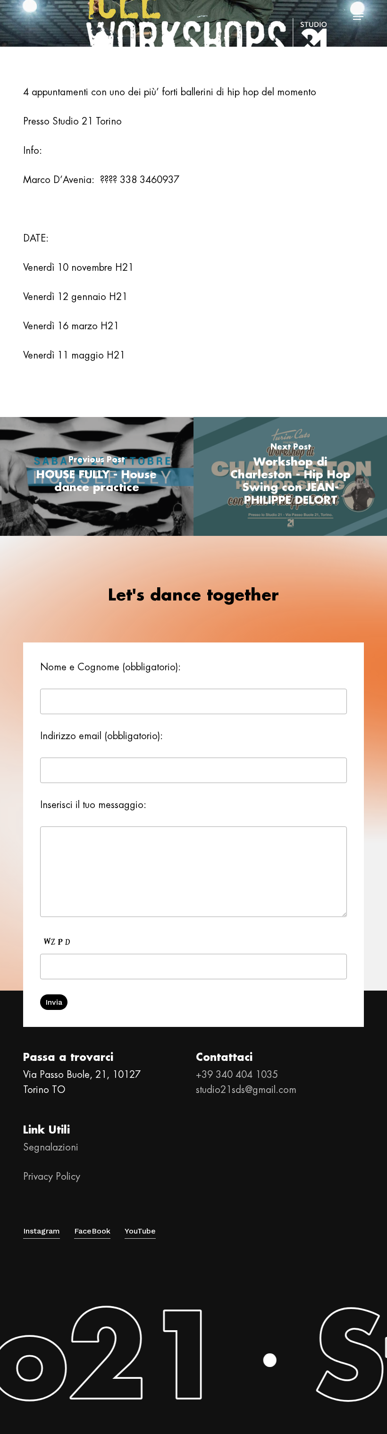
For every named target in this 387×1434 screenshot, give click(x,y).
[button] (358, 16)
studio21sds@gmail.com (246, 1090)
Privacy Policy (51, 1176)
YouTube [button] (140, 1230)
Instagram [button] (41, 1230)
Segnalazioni (50, 1147)
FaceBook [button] (92, 1230)
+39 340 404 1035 (237, 1074)
